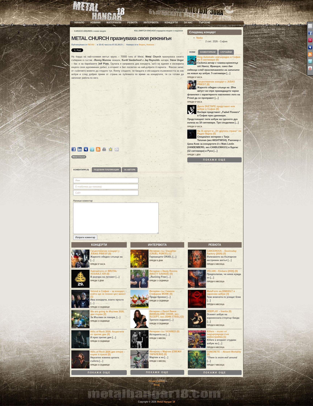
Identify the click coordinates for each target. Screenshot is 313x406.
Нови (192, 52)
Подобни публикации (106, 170)
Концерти (171, 22)
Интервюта (151, 22)
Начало (79, 22)
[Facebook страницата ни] (310, 33)
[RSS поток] (310, 54)
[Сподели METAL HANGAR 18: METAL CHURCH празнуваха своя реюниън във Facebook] (73, 150)
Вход (156, 384)
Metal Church (78, 157)
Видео (142, 45)
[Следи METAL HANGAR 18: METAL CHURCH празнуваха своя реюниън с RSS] (98, 150)
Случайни (226, 52)
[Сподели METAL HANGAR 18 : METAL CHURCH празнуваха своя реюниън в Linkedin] (80, 150)
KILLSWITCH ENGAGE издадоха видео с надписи (158, 31)
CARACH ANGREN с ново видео (90, 31)
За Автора (129, 170)
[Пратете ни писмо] (310, 26)
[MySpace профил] (310, 47)
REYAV (91, 45)
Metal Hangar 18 (166, 401)
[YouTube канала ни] (310, 68)
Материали (114, 22)
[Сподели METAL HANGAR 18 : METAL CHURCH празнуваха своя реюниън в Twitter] (92, 150)
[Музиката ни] (310, 40)
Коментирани (208, 52)
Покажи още (214, 159)
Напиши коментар (83, 200)
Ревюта (132, 22)
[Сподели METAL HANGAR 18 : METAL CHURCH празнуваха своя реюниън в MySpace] (86, 150)
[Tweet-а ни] (310, 61)
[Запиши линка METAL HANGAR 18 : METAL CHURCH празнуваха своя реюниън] (110, 150)
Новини (95, 22)
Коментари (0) (81, 170)
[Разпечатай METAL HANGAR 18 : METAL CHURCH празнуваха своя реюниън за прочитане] (104, 150)
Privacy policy (156, 381)
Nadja (199, 37)
